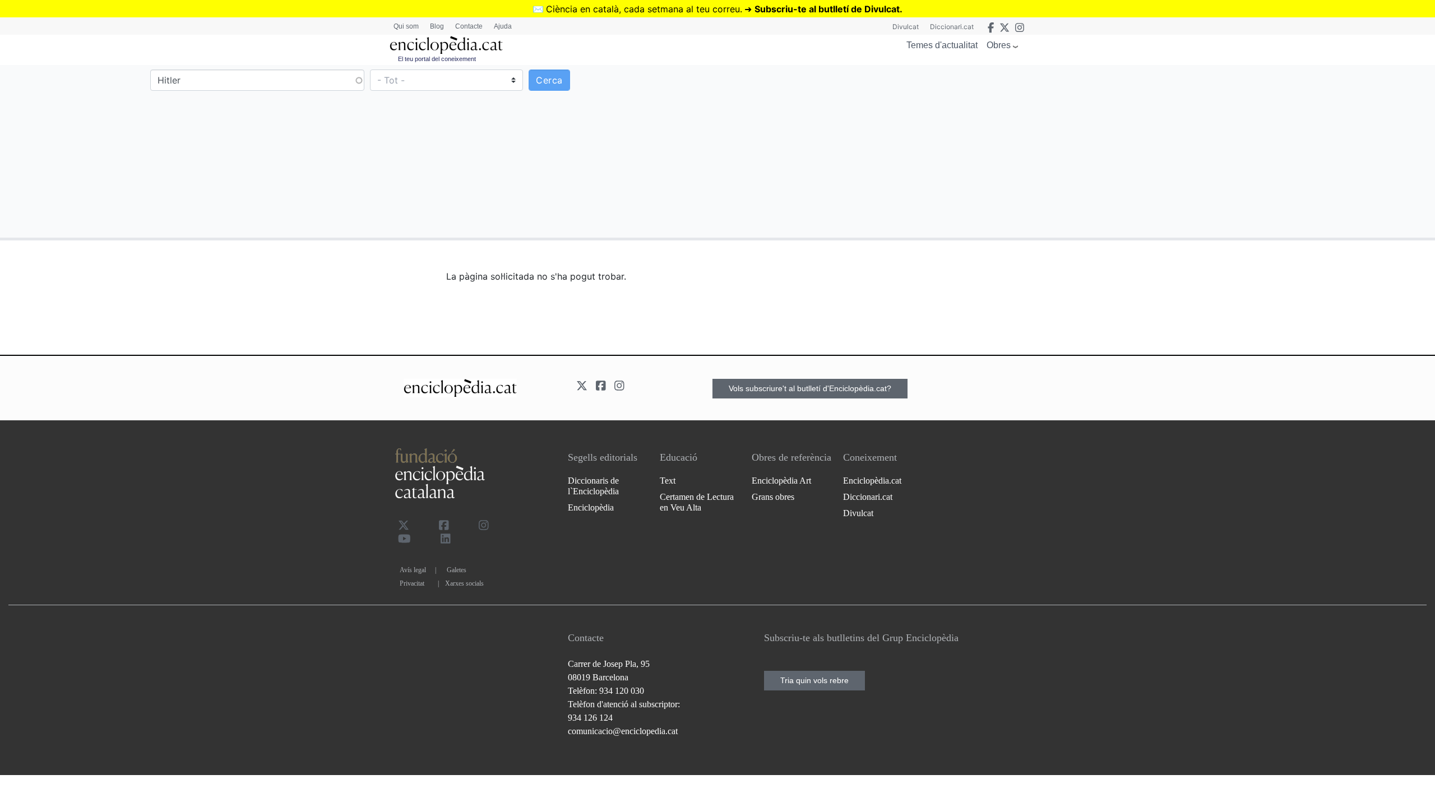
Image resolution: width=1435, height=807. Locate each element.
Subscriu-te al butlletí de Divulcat (827, 9)
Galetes (456, 570)
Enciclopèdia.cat (872, 480)
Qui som (406, 26)
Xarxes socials (464, 583)
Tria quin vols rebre (814, 680)
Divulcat (905, 26)
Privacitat (412, 583)
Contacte (469, 26)
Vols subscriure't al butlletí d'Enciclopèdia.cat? (810, 388)
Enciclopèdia (591, 507)
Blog (437, 26)
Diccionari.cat (952, 26)
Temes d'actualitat (942, 45)
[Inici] (446, 45)
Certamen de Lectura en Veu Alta (697, 502)
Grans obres (773, 497)
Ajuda (503, 26)
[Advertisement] (1075, 150)
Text (667, 480)
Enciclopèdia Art (781, 480)
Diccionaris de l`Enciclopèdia (593, 486)
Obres (999, 45)
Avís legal (413, 570)
